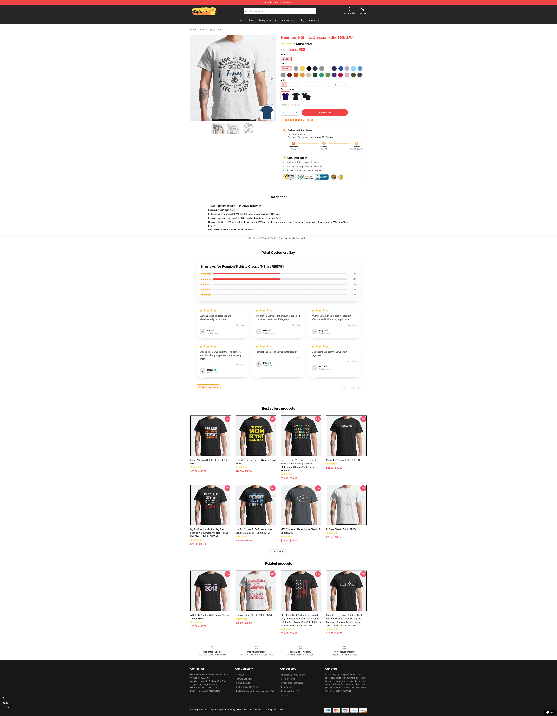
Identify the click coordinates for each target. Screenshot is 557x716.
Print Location (287, 89)
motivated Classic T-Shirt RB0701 (343, 460)
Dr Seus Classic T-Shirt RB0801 (342, 529)
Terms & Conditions (245, 679)
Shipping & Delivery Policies (293, 675)
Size (283, 80)
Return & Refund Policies (292, 683)
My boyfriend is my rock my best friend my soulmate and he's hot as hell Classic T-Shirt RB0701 (209, 533)
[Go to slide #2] (233, 128)
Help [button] (552, 712)
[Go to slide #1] (218, 128)
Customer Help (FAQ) (290, 691)
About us (240, 675)
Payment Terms (288, 679)
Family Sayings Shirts (211, 29)
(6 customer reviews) (303, 44)
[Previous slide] (195, 78)
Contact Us (286, 687)
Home (193, 29)
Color (283, 63)
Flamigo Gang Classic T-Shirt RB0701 (255, 615)
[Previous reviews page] (344, 387)
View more (278, 552)
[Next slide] (272, 78)
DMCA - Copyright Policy (247, 687)
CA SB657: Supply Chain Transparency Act (255, 691)
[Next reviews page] (358, 387)
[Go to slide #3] (248, 128)
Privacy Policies (243, 683)
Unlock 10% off (5, 703)
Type (283, 54)
